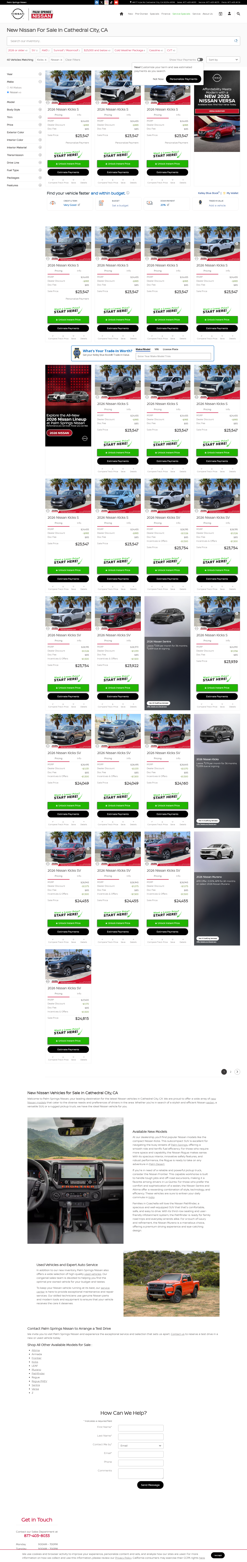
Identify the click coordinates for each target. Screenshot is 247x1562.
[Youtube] (116, 2)
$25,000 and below (97, 50)
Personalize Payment (77, 142)
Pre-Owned (141, 13)
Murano (36, 1403)
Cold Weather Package (130, 50)
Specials (154, 13)
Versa (35, 1423)
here (202, 1558)
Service (196, 13)
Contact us (178, 1368)
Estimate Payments (68, 172)
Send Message (150, 1519)
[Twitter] (101, 2)
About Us (208, 13)
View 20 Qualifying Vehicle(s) (158, 720)
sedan (210, 1136)
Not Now (158, 79)
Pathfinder (38, 1407)
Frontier (36, 1392)
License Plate (170, 349)
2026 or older (17, 50)
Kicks (40, 59)
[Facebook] (97, 2)
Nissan (55, 59)
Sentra (36, 1419)
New (130, 13)
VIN (157, 349)
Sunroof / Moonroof (67, 50)
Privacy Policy (123, 1558)
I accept (218, 1555)
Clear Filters (72, 59)
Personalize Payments (183, 79)
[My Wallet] (221, 14)
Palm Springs (179, 1178)
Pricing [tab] (58, 114)
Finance (166, 13)
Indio (151, 1231)
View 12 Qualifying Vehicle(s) (208, 844)
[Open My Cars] (228, 14)
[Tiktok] (111, 2)
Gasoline (156, 50)
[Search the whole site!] (238, 14)
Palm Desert (157, 1198)
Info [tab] (79, 114)
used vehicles (92, 1308)
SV (35, 50)
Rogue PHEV (39, 1415)
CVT (171, 50)
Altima (36, 1384)
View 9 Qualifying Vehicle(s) (208, 967)
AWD (45, 50)
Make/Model (143, 349)
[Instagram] (106, 2)
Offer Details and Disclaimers (157, 724)
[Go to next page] (237, 1106)
